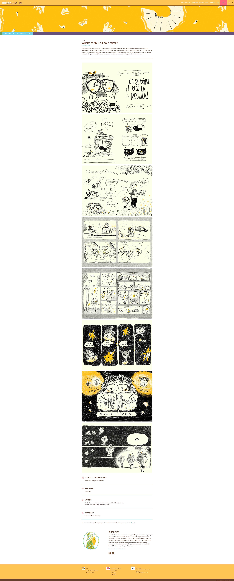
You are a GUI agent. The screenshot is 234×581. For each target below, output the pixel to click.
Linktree (113, 572)
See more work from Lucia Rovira (117, 549)
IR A (113, 574)
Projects (195, 3)
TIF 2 (20, 33)
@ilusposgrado (117, 568)
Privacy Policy (90, 572)
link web (110, 553)
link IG (113, 553)
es (229, 3)
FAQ (218, 3)
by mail (133, 522)
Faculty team (203, 3)
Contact (212, 3)
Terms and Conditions (92, 570)
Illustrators (185, 3)
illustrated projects (11, 33)
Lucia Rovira (28, 33)
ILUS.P (223, 3)
